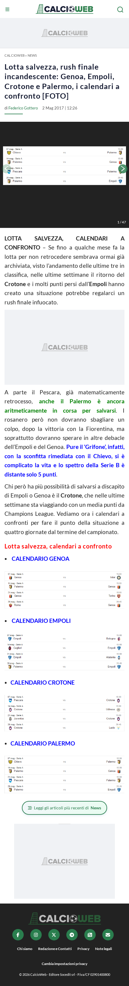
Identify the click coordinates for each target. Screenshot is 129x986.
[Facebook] (18, 934)
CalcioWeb (14, 55)
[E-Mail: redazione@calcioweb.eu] (108, 934)
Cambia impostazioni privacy (64, 963)
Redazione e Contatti (55, 948)
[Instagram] (36, 934)
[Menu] (8, 9)
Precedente (6, 169)
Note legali (103, 948)
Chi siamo (24, 948)
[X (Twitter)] (54, 934)
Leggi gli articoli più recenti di (67, 807)
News (32, 55)
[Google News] (90, 934)
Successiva (123, 169)
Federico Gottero (23, 108)
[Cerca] (121, 9)
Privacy (83, 948)
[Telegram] (72, 934)
